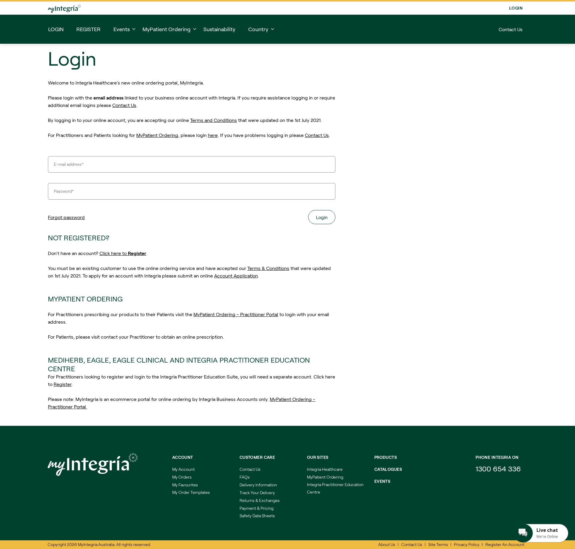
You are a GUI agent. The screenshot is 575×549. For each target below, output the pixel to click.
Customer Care (257, 457)
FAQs (245, 476)
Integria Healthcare (325, 469)
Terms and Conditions (213, 120)
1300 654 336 (498, 468)
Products (385, 457)
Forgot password (66, 217)
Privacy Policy (466, 544)
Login (516, 7)
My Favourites (185, 484)
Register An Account (504, 544)
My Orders (182, 476)
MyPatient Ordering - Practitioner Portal (235, 314)
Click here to (122, 253)
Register (63, 384)
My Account (183, 469)
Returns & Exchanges (260, 500)
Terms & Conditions (268, 268)
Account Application (236, 275)
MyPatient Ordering (157, 135)
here (213, 135)
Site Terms (438, 544)
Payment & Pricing (256, 508)
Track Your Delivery (257, 492)
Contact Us (511, 29)
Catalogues (388, 469)
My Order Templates (191, 492)
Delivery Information (258, 484)
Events (382, 481)
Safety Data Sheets (257, 515)
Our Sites (318, 457)
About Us (386, 544)
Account (182, 457)
